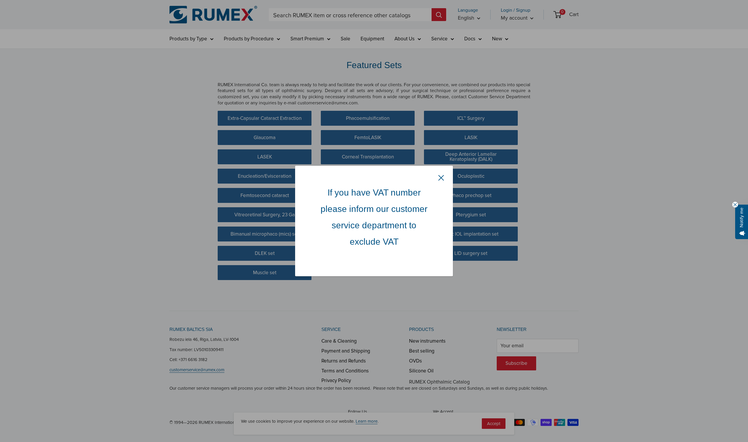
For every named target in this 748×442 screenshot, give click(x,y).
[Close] (441, 177)
